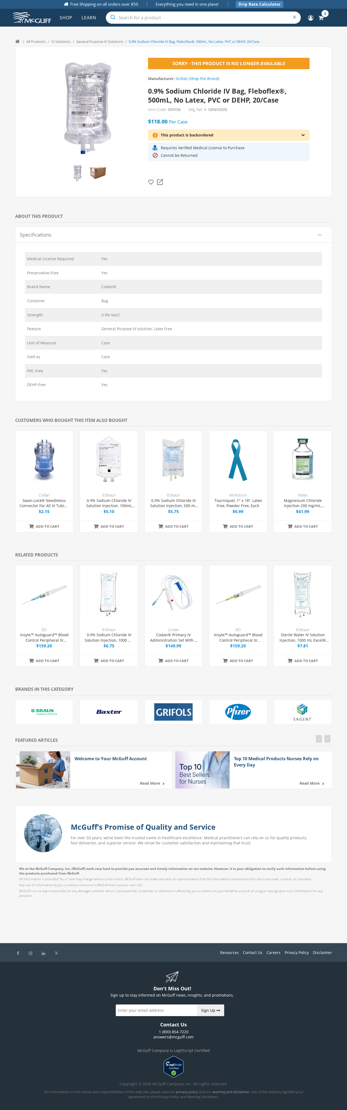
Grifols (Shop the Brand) (197, 78)
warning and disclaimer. (231, 1091)
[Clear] (294, 18)
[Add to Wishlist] (151, 182)
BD (44, 629)
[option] (78, 173)
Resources (229, 952)
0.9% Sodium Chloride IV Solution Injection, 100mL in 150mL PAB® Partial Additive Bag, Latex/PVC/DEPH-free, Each (109, 503)
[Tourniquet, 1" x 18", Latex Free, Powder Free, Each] (238, 459)
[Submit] (112, 18)
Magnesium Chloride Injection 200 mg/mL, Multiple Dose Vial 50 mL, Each (303, 503)
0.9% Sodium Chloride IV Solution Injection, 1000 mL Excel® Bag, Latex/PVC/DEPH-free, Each (109, 637)
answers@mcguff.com (173, 1036)
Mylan (303, 495)
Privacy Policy (297, 952)
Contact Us (252, 952)
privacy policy (187, 1091)
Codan (44, 495)
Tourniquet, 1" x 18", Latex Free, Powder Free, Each (238, 503)
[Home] (18, 41)
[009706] (77, 173)
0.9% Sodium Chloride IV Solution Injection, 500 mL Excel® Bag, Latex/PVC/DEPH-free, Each (173, 503)
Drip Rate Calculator (260, 4)
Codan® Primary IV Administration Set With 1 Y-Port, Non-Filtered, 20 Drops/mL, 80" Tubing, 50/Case (173, 637)
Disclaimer (322, 952)
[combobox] (203, 17)
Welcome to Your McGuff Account (111, 759)
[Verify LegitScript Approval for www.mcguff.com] (174, 1076)
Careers (273, 952)
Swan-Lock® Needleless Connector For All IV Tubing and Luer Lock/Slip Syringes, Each (44, 503)
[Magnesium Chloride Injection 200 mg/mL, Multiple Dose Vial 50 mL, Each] (302, 459)
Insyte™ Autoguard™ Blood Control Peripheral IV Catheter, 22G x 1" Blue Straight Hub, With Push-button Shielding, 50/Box (44, 637)
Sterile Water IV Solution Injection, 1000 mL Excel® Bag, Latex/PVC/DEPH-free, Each (302, 637)
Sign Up (208, 1010)
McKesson (238, 495)
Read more (150, 783)
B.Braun (108, 495)
